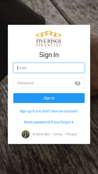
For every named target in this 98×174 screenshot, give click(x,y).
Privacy (71, 134)
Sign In (49, 98)
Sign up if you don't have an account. (49, 111)
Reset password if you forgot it (48, 122)
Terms (57, 134)
